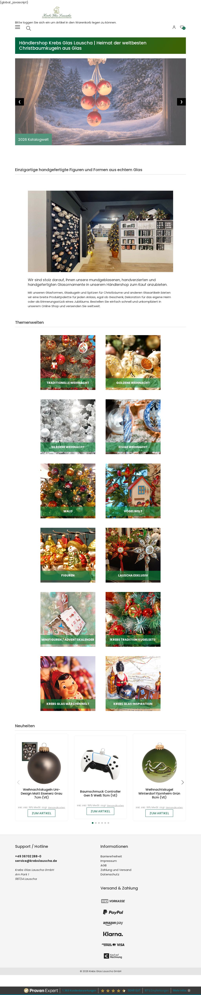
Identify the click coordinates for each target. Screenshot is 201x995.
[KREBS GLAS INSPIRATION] (133, 683)
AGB (103, 865)
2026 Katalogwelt (33, 139)
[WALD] (67, 491)
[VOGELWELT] (133, 491)
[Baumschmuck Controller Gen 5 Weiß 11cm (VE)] (100, 764)
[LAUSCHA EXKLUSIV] (133, 555)
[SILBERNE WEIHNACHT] (67, 426)
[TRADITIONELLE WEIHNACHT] (67, 362)
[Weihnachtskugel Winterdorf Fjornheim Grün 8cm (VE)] (159, 762)
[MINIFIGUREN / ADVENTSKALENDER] (67, 619)
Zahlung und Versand (115, 870)
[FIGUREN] (67, 555)
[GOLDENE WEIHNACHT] (133, 362)
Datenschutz (109, 874)
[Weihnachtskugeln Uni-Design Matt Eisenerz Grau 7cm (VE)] (41, 762)
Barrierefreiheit (111, 856)
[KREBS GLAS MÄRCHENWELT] (67, 683)
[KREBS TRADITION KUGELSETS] (133, 619)
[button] (92, 823)
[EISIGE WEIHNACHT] (133, 426)
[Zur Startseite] (57, 12)
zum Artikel (41, 813)
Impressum (108, 861)
